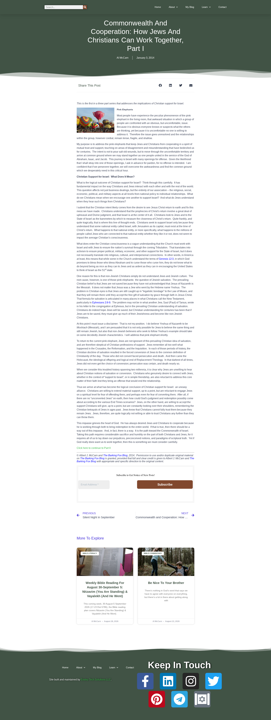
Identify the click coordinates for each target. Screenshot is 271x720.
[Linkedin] (168, 681)
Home (158, 7)
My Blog (190, 7)
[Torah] (202, 699)
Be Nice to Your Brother (166, 583)
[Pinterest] (157, 699)
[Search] (85, 7)
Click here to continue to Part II (94, 448)
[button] (160, 85)
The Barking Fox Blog (115, 455)
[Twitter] (213, 681)
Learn (205, 7)
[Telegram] (179, 699)
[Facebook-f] (145, 681)
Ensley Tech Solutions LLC (96, 679)
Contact (222, 7)
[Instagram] (191, 681)
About (172, 7)
